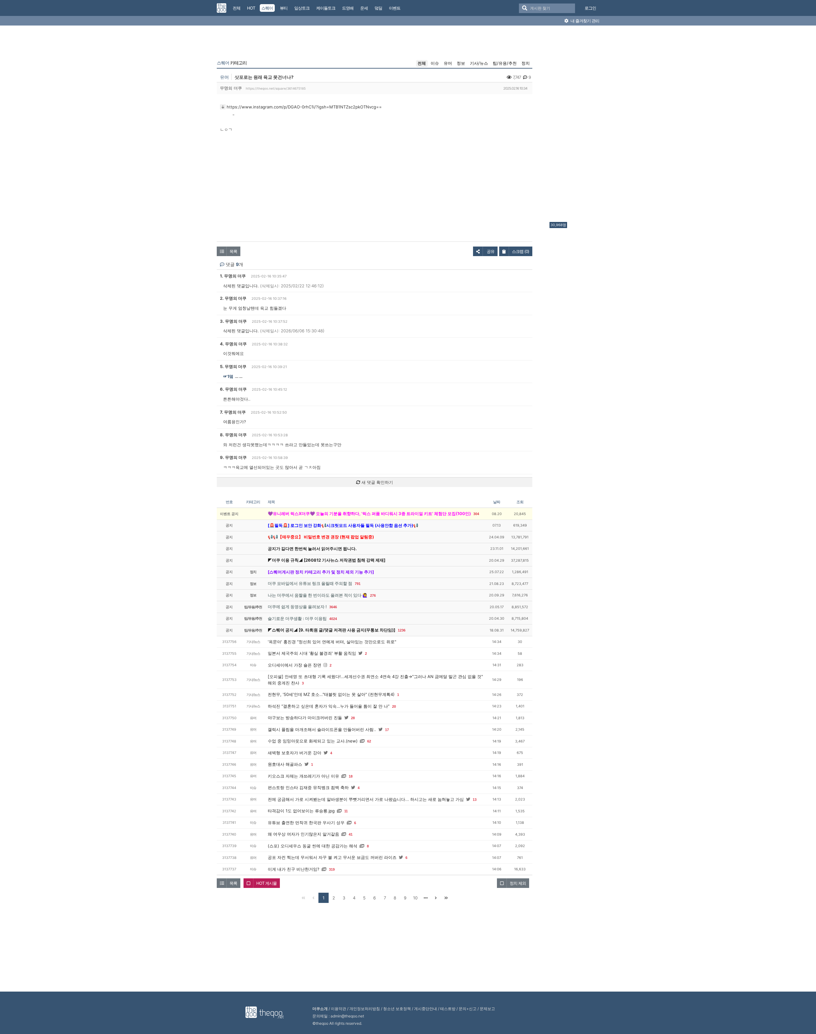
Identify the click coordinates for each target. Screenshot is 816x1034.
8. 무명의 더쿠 (233, 434)
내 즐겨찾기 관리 (584, 20)
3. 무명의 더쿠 (233, 321)
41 (351, 834)
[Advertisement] (575, 125)
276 (373, 595)
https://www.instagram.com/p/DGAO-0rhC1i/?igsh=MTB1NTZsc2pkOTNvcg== (304, 106)
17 (387, 730)
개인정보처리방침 (364, 1008)
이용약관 (338, 1008)
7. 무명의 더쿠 (233, 412)
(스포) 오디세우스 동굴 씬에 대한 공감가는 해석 (312, 845)
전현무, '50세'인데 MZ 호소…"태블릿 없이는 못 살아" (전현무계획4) (331, 694)
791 (358, 584)
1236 (401, 630)
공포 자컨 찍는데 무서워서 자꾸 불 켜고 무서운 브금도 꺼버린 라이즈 (332, 857)
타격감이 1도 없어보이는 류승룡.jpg (301, 810)
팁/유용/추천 (505, 63)
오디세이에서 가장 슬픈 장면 (294, 665)
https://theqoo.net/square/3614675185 (276, 88)
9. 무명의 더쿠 (233, 457)
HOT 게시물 (266, 883)
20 (394, 706)
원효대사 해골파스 (285, 764)
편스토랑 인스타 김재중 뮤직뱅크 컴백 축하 (308, 787)
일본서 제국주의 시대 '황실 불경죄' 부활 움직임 (312, 653)
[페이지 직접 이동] (425, 898)
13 (475, 799)
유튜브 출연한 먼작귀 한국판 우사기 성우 (306, 822)
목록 (233, 251)
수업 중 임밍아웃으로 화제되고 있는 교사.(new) (313, 740)
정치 (525, 63)
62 (369, 741)
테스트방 (447, 1008)
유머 (448, 63)
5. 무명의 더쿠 (233, 366)
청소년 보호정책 (397, 1008)
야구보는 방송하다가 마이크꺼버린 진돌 (305, 717)
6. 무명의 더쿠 (233, 389)
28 (353, 718)
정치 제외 (518, 883)
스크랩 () (520, 251)
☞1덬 (228, 376)
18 (351, 776)
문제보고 (487, 1008)
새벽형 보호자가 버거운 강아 (294, 752)
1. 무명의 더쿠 (233, 275)
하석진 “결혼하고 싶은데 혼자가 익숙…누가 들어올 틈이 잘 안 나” (329, 706)
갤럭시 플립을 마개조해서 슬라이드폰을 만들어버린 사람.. (322, 729)
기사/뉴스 (479, 63)
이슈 (435, 63)
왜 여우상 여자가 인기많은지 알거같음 (303, 834)
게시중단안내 (425, 1008)
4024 (333, 619)
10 (415, 897)
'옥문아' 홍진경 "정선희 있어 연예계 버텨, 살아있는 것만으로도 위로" (332, 641)
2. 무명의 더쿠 (233, 298)
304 (476, 514)
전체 (422, 63)
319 (332, 869)
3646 (333, 607)
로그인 (590, 8)
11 (346, 811)
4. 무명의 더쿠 (233, 343)
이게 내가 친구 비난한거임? (293, 869)
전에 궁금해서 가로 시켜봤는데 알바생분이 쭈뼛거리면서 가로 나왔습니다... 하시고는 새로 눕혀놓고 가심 (366, 799)
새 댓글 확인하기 (376, 482)
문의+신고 (468, 1008)
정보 (461, 63)
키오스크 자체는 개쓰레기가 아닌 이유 (303, 776)
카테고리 (232, 62)
